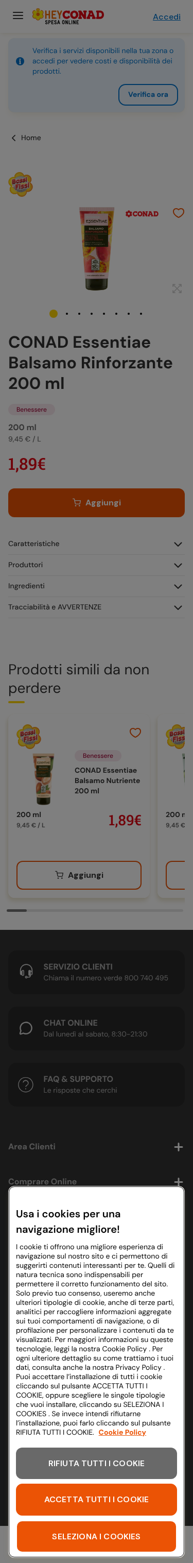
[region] (96, 1372)
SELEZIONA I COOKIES (96, 1536)
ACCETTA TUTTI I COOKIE (96, 1499)
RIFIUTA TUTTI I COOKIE (96, 1463)
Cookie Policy (122, 1432)
